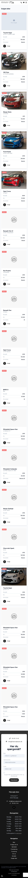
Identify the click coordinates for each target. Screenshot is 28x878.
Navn (4, 753)
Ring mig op (14, 780)
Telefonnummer (6, 759)
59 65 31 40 (15, 738)
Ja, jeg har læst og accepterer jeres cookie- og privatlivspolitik (14, 775)
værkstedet (18, 833)
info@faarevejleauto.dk (15, 741)
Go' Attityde (14, 875)
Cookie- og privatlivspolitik (14, 873)
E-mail (4, 766)
